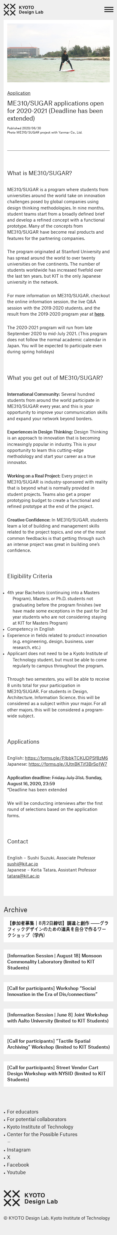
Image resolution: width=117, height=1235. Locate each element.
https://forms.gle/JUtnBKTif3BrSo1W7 (67, 764)
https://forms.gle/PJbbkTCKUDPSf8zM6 (66, 758)
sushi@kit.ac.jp (22, 864)
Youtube (16, 1172)
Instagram (19, 1150)
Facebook (18, 1165)
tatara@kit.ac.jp (23, 876)
